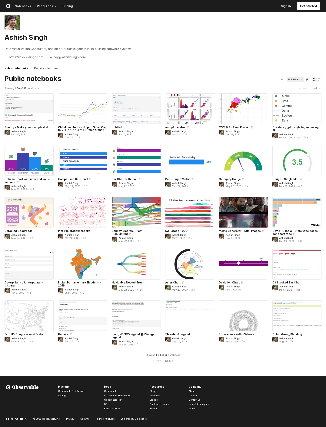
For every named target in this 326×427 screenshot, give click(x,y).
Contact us (195, 400)
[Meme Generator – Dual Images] (243, 212)
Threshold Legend (177, 334)
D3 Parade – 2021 (176, 230)
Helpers (63, 334)
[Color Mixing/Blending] (296, 315)
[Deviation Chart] (243, 264)
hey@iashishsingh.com (69, 57)
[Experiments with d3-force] (243, 315)
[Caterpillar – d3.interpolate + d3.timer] (29, 264)
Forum (153, 408)
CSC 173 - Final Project (234, 127)
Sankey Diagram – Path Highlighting (127, 232)
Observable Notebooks (71, 391)
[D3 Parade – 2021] (189, 212)
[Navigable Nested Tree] (136, 264)
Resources (45, 6)
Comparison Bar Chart (73, 179)
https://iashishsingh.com (26, 57)
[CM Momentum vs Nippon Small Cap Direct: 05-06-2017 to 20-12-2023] (82, 108)
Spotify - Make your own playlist (26, 127)
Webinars (155, 395)
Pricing (67, 6)
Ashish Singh (18, 131)
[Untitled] (136, 108)
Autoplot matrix (175, 127)
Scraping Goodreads (18, 230)
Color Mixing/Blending (287, 334)
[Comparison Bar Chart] (82, 160)
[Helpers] (82, 315)
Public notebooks (16, 68)
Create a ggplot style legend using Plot (295, 129)
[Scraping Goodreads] (29, 212)
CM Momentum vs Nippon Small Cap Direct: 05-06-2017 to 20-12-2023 (82, 129)
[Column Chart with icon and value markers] (29, 160)
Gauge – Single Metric (287, 179)
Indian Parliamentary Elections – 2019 (79, 284)
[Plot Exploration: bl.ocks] (82, 212)
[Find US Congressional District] (29, 315)
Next (314, 88)
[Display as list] (319, 79)
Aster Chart (173, 282)
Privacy (70, 418)
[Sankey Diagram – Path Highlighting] (136, 212)
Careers (193, 395)
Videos (154, 399)
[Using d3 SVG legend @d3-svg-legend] (136, 315)
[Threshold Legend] (189, 315)
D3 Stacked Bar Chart (286, 282)
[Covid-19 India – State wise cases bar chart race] (296, 212)
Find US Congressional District (25, 334)
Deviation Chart (229, 282)
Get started (308, 6)
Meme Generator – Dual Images (240, 230)
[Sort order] (307, 79)
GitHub (192, 408)
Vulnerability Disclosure (134, 418)
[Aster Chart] (189, 264)
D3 (105, 404)
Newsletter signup (199, 404)
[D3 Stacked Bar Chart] (296, 264)
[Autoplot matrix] (189, 108)
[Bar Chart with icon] (136, 160)
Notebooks (23, 6)
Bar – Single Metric (178, 179)
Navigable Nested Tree (127, 282)
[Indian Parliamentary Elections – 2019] (82, 264)
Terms (105, 418)
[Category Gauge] (243, 160)
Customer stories (159, 404)
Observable (110, 391)
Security (84, 418)
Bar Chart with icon (125, 179)
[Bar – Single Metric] (189, 160)
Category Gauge (230, 179)
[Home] (22, 398)
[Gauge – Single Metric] (296, 160)
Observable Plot (113, 399)
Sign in (286, 6)
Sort (283, 79)
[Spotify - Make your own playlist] (29, 108)
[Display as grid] (314, 79)
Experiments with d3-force (236, 334)
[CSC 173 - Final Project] (243, 108)
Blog (152, 391)
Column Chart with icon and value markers (27, 180)
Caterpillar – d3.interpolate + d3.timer (24, 284)
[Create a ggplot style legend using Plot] (296, 108)
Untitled (117, 127)
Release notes (112, 408)
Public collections (46, 68)
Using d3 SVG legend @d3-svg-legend (133, 336)
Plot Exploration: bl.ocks (74, 230)
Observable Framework (117, 395)
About (192, 391)
